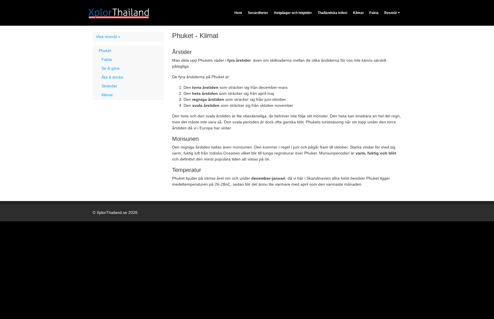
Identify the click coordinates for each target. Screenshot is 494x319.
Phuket (105, 50)
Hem (238, 13)
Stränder (109, 86)
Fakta (374, 13)
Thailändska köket (332, 13)
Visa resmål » (108, 36)
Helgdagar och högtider (293, 13)
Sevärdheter (258, 13)
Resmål (390, 13)
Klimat (358, 13)
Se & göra (110, 68)
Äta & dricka (112, 77)
